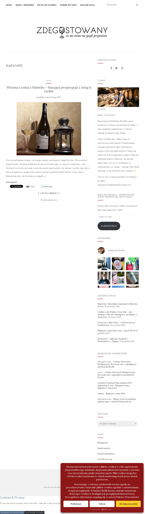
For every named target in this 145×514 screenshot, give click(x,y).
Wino (9, 5)
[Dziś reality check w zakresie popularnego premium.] (104, 278)
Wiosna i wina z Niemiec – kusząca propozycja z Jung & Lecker (49, 89)
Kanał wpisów (104, 448)
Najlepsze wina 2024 (107, 388)
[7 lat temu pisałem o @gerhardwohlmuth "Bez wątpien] (104, 263)
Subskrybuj (109, 226)
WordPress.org (105, 459)
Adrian (101, 393)
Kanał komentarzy (106, 453)
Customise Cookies (34, 512)
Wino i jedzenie (25, 5)
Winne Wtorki (68, 5)
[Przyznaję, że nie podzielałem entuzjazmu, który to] (118, 278)
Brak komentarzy (49, 200)
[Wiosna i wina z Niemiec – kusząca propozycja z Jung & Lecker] (49, 128)
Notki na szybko (47, 5)
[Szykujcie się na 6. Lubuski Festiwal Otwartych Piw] (132, 263)
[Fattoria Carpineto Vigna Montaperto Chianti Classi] (132, 278)
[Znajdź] (137, 5)
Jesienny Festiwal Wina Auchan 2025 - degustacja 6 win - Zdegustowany (115, 384)
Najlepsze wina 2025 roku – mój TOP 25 (116, 330)
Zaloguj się (103, 442)
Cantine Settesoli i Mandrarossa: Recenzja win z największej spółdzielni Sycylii (117, 364)
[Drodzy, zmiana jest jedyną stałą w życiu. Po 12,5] (118, 263)
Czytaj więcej (48, 193)
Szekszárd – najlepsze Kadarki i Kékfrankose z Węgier (112, 340)
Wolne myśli (87, 5)
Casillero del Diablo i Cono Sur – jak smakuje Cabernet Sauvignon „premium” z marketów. (117, 314)
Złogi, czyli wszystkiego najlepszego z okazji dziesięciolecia (117, 400)
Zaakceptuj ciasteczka (12, 512)
